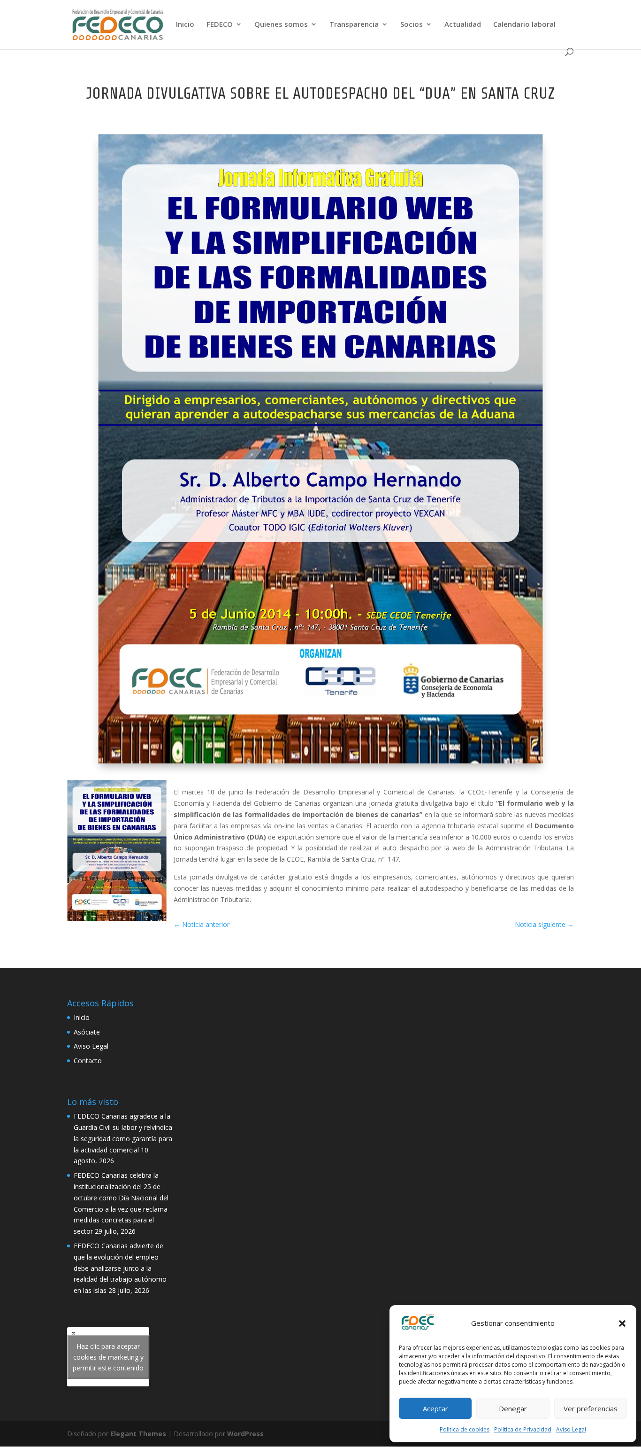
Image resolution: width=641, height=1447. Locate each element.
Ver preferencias (591, 1408)
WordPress (245, 1433)
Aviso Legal (571, 1429)
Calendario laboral (524, 25)
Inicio (185, 25)
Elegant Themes (138, 1433)
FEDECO (219, 25)
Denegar (513, 1408)
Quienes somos (281, 25)
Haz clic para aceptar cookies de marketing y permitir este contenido (108, 1357)
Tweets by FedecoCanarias (108, 1357)
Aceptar (435, 1408)
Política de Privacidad (522, 1429)
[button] (622, 1323)
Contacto (88, 1060)
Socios (411, 25)
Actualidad (462, 25)
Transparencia (354, 25)
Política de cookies (464, 1429)
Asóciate (87, 1031)
